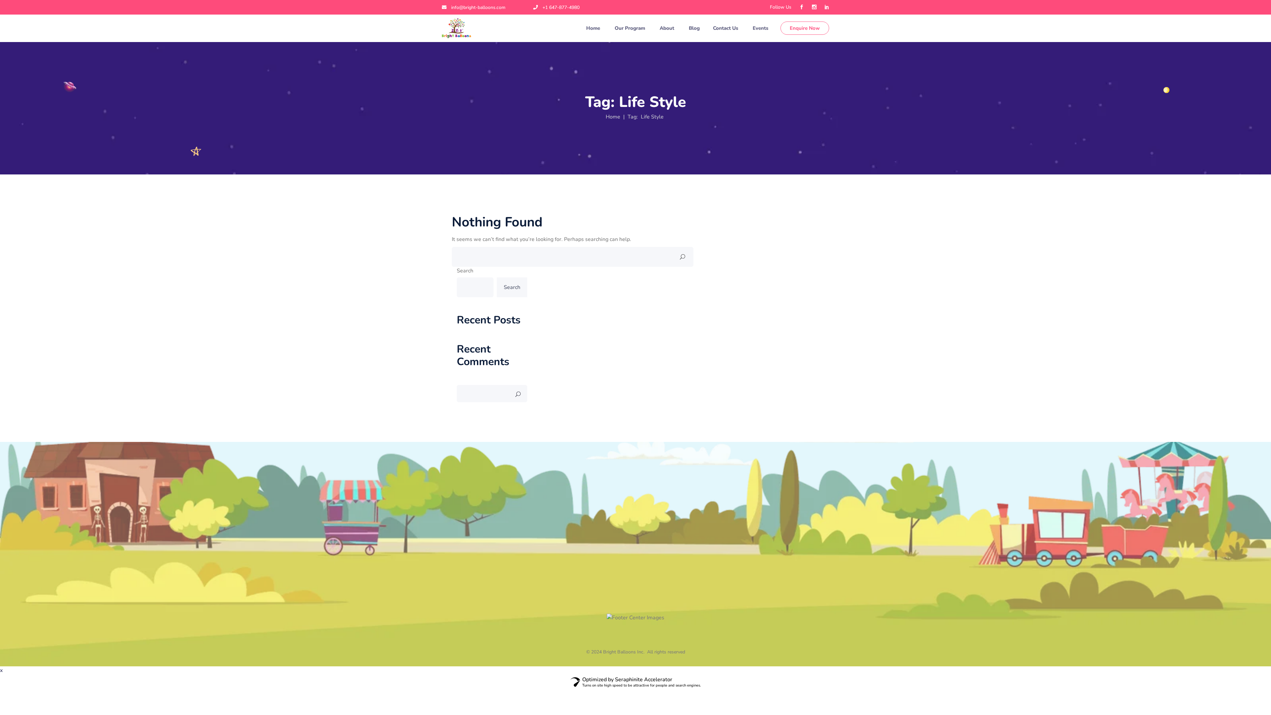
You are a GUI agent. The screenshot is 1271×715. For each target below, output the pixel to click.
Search (465, 270)
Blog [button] (694, 28)
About (668, 28)
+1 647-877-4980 (561, 7)
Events (761, 28)
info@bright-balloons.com (478, 7)
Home (593, 28)
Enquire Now (805, 28)
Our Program (630, 28)
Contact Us (726, 28)
